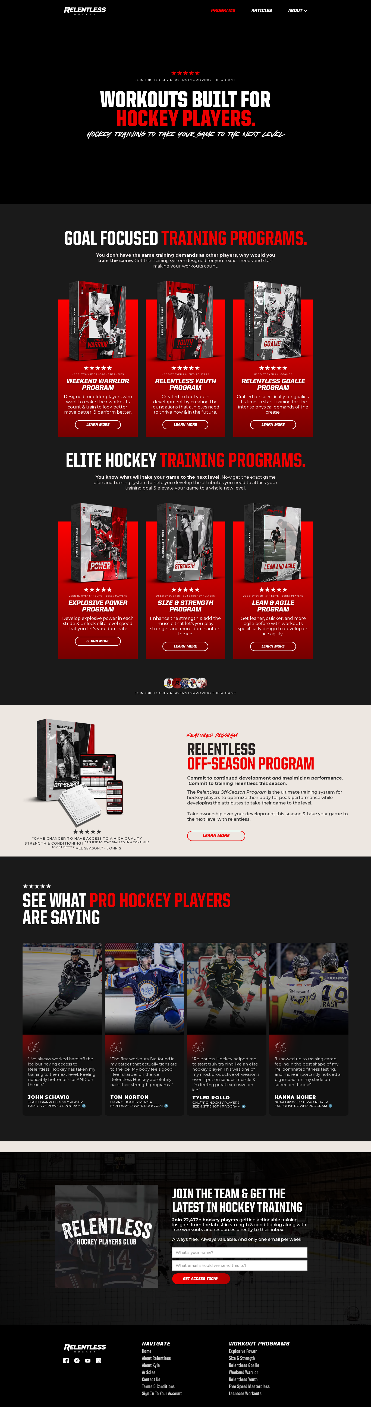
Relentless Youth (243, 1380)
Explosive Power (243, 1352)
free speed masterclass (249, 1387)
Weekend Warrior (243, 1373)
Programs (223, 11)
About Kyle (151, 1366)
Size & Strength (242, 1359)
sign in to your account (162, 1394)
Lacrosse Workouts (245, 1394)
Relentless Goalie (244, 1366)
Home (147, 1352)
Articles (261, 11)
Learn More (97, 425)
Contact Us (151, 1380)
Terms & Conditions (158, 1387)
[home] (85, 10)
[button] (298, 11)
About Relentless (156, 1359)
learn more (216, 836)
